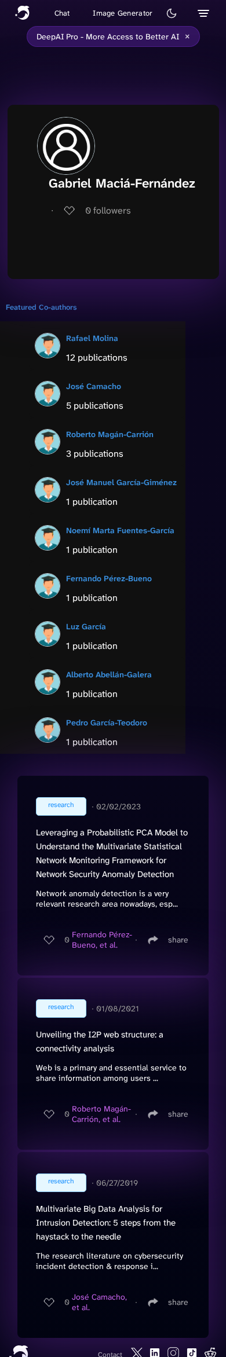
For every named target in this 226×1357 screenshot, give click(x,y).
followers (108, 210)
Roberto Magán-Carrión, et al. (101, 1113)
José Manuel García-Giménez (121, 482)
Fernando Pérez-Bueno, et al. (102, 939)
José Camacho (93, 386)
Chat (62, 13)
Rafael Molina (92, 338)
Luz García (86, 626)
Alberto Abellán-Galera (109, 674)
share (178, 939)
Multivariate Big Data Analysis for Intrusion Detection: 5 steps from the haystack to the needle (106, 1222)
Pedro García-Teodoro (106, 722)
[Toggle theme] (171, 13)
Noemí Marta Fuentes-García (120, 530)
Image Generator (122, 13)
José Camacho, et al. (99, 1302)
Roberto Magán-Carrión (110, 434)
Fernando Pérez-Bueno (109, 578)
